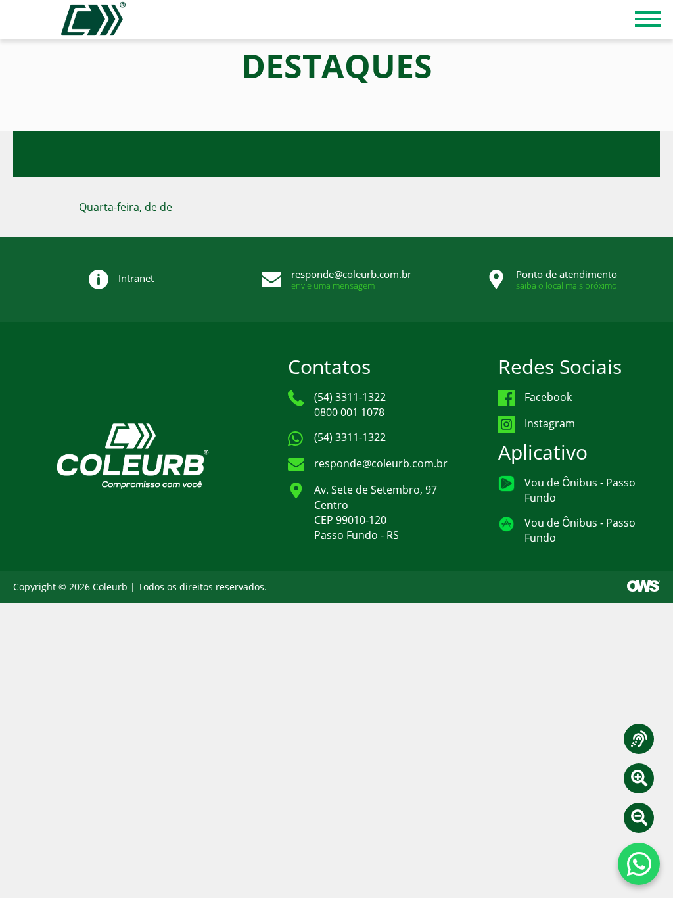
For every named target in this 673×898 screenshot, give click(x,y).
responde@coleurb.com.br (351, 274)
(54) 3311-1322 (350, 437)
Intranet (136, 278)
